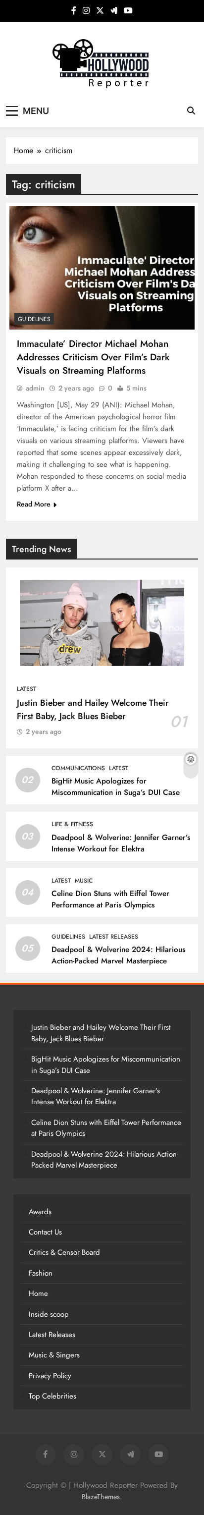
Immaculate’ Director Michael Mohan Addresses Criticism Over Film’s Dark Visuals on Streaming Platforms (93, 357)
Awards (40, 1211)
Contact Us (45, 1232)
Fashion (40, 1273)
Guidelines (34, 319)
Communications (78, 768)
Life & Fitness (72, 824)
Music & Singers (54, 1354)
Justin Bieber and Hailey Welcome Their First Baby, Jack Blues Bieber (93, 709)
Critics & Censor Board (64, 1252)
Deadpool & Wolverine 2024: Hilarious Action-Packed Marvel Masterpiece (118, 955)
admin (35, 388)
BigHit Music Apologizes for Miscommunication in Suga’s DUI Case (115, 787)
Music (84, 880)
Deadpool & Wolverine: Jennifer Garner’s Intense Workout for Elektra (121, 843)
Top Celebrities (52, 1396)
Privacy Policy (50, 1375)
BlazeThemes (101, 1497)
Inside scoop (49, 1314)
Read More (34, 504)
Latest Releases (113, 936)
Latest (26, 688)
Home (38, 1293)
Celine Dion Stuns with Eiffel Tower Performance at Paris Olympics (110, 899)
